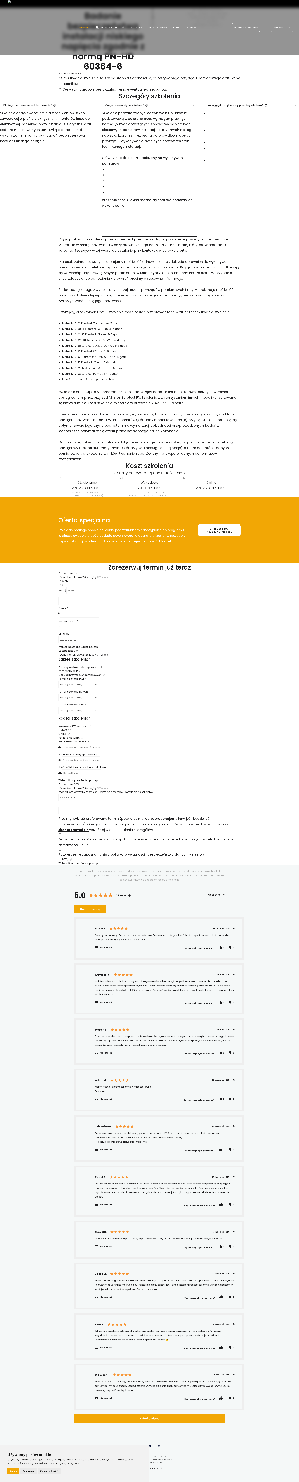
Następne (74, 647)
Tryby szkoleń (158, 27)
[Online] (68, 734)
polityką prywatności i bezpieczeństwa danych (149, 854)
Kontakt (192, 27)
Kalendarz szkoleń (113, 27)
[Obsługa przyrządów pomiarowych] (103, 675)
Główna (84, 27)
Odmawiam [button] (28, 1471)
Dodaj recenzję (90, 909)
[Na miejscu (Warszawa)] (89, 726)
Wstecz (63, 647)
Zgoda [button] (13, 1471)
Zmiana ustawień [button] (49, 1471)
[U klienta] (71, 730)
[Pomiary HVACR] (80, 671)
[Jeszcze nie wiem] (81, 738)
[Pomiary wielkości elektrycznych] (100, 667)
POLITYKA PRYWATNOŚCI (149, 1468)
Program (136, 27)
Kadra (177, 27)
